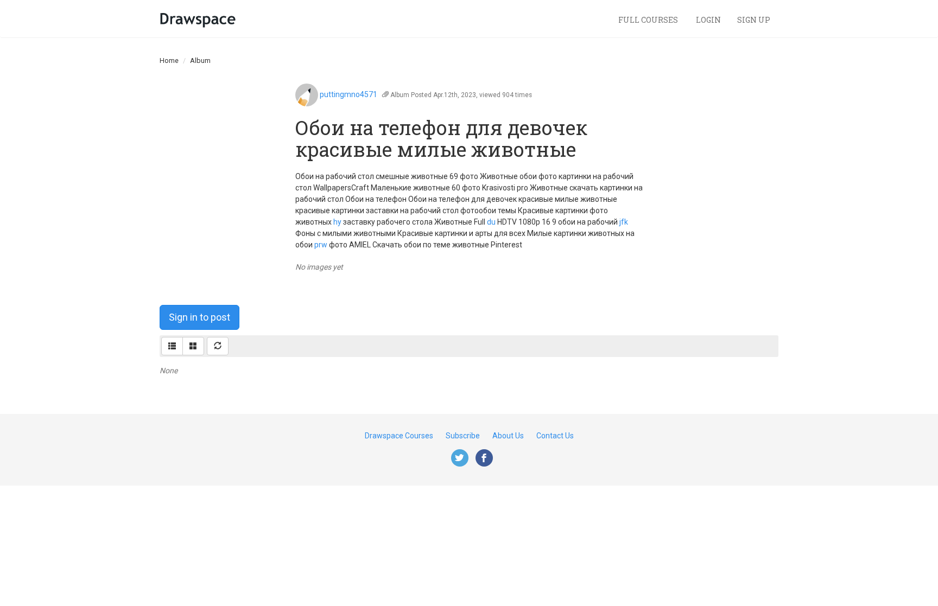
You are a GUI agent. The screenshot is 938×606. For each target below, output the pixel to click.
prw (320, 244)
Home (169, 60)
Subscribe (463, 435)
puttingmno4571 (348, 94)
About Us (508, 435)
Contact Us (555, 435)
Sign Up (753, 20)
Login (708, 20)
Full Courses (649, 20)
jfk (623, 222)
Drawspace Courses (399, 435)
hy (337, 222)
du (491, 222)
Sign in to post (199, 317)
